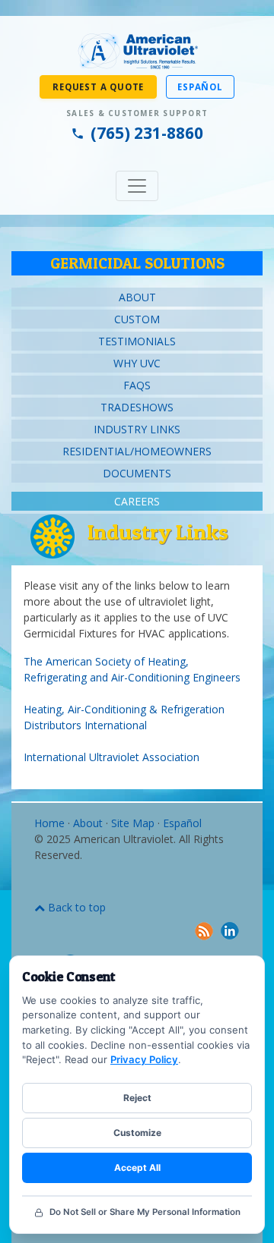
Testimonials (137, 341)
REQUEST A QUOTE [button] (98, 87)
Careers (137, 501)
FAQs (137, 385)
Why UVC (137, 363)
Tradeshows (137, 407)
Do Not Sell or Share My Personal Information (145, 1212)
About (137, 297)
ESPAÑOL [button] (200, 87)
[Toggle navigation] (137, 186)
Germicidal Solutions (137, 263)
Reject (137, 1097)
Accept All (137, 1167)
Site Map (133, 823)
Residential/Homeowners (137, 451)
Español (182, 823)
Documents (137, 473)
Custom (137, 319)
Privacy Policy (144, 1059)
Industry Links (137, 429)
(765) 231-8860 (147, 132)
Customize (137, 1132)
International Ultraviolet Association (111, 757)
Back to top (75, 907)
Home (49, 823)
